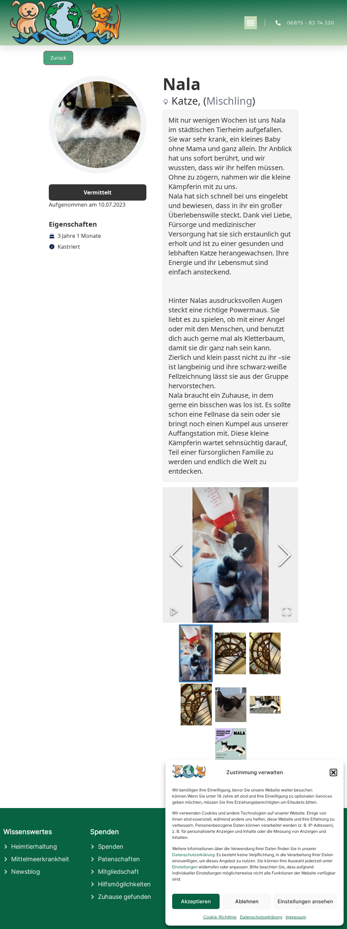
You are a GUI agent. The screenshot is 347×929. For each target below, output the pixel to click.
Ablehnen (247, 901)
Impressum (296, 917)
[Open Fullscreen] (286, 611)
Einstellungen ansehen (305, 901)
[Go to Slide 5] (231, 704)
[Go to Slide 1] (196, 653)
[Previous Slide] (176, 555)
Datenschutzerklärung (193, 854)
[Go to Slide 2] (230, 653)
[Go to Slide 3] (265, 653)
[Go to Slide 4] (196, 704)
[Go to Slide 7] (231, 756)
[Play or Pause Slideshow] (174, 611)
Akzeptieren (196, 901)
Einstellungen (185, 866)
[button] (333, 772)
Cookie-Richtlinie (220, 917)
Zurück (58, 58)
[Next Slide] (284, 555)
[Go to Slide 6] (265, 704)
